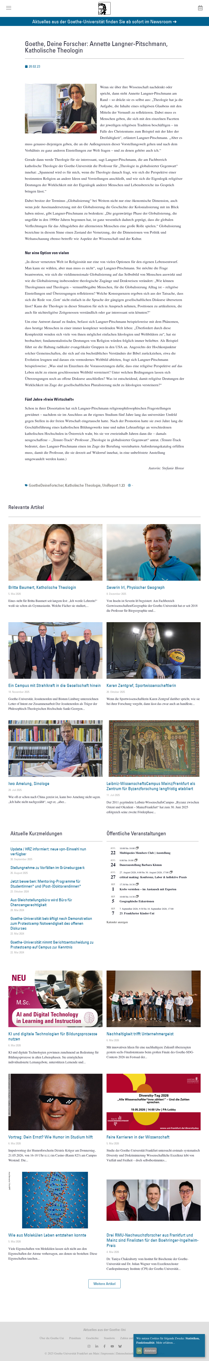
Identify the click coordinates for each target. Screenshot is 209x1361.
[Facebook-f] (104, 1346)
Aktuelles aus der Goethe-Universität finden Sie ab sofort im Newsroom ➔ (104, 21)
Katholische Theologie (83, 485)
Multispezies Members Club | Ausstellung (145, 853)
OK (139, 1350)
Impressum (107, 1353)
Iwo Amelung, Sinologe (28, 783)
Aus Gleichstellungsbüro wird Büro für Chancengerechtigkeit (41, 902)
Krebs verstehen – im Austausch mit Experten (148, 889)
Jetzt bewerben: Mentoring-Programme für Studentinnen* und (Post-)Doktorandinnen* (45, 884)
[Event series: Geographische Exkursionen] (137, 896)
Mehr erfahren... (165, 1342)
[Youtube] (112, 1346)
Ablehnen (150, 1350)
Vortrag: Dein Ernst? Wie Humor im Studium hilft (50, 1137)
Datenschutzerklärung (128, 1353)
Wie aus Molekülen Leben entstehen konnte (47, 1235)
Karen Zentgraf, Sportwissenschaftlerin (141, 685)
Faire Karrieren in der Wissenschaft (138, 1137)
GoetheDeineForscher (46, 485)
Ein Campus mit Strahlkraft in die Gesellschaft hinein (54, 685)
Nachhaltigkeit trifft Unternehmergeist (140, 1034)
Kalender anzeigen (117, 922)
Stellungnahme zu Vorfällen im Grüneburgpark (47, 867)
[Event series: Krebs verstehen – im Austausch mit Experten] (137, 884)
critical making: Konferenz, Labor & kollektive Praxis (153, 877)
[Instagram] (89, 1346)
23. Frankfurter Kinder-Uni (137, 913)
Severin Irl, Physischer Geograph (136, 587)
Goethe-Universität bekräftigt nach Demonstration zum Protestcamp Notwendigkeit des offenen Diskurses (51, 923)
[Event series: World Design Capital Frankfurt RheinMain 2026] (171, 872)
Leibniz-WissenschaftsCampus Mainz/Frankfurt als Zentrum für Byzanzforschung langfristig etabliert (151, 786)
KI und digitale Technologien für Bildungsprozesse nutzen (52, 1036)
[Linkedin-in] (96, 1346)
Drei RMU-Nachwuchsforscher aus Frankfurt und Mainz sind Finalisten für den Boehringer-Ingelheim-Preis (153, 1240)
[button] (104, 1283)
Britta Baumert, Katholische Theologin (42, 587)
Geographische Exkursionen (137, 901)
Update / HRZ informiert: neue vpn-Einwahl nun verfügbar (48, 851)
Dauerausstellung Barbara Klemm (141, 865)
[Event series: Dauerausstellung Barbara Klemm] (136, 860)
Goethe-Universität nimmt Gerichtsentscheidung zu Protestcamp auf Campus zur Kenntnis (51, 944)
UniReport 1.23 (113, 485)
